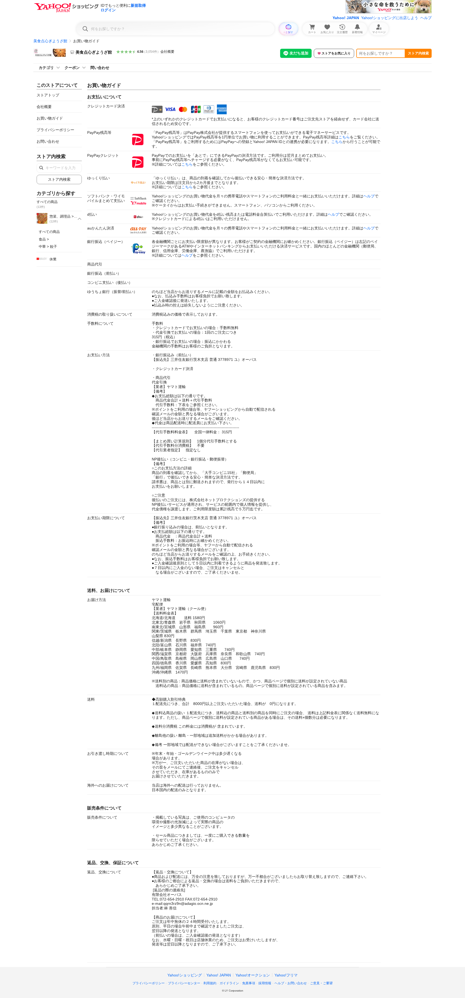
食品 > (44, 239)
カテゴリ (46, 67)
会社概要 (167, 52)
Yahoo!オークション (252, 975)
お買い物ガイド (50, 118)
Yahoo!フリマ (286, 975)
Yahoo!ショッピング (184, 975)
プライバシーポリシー (55, 130)
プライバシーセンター (184, 983)
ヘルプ (426, 18)
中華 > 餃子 (48, 247)
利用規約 (209, 983)
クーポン (72, 67)
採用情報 (264, 983)
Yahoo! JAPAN (346, 18)
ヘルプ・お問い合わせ (290, 983)
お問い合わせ (48, 141)
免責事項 (248, 983)
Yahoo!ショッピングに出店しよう (389, 18)
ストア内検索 (418, 53)
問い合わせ (99, 67)
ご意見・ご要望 (321, 983)
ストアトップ (48, 95)
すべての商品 (49, 232)
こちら (344, 137)
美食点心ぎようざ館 (50, 41)
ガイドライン (229, 983)
